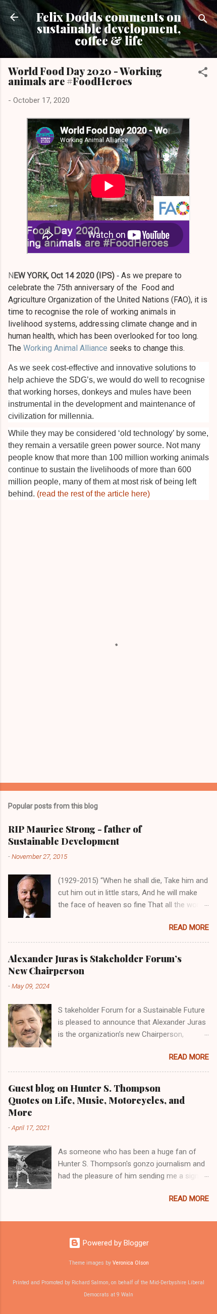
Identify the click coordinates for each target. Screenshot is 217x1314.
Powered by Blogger (115, 1242)
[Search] (203, 20)
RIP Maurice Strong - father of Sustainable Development (75, 835)
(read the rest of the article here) (93, 493)
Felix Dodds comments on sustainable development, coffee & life (108, 28)
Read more (189, 927)
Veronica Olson (131, 1263)
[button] (203, 74)
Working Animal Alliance (65, 348)
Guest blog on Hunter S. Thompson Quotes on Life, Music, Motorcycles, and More (96, 1100)
